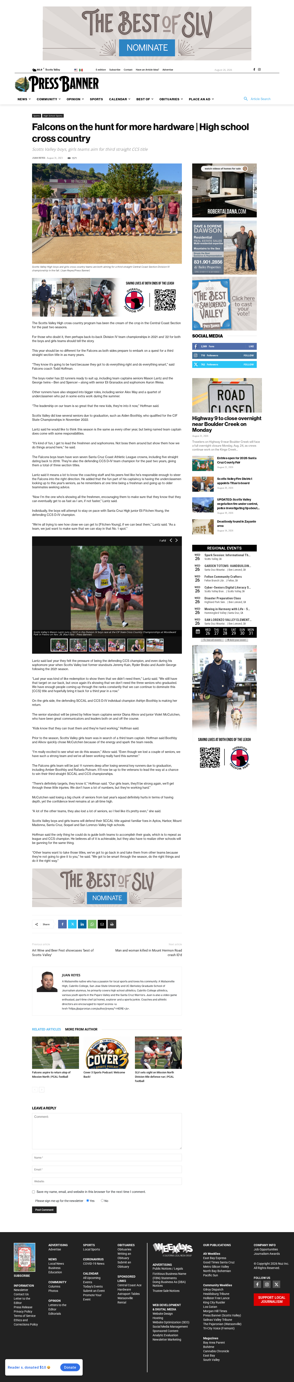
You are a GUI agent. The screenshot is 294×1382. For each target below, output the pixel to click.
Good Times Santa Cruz (219, 1262)
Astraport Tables (129, 1294)
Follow (249, 355)
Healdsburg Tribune (216, 1294)
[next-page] (41, 1089)
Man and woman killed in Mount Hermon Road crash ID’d (148, 953)
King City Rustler (214, 1302)
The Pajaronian (213, 1324)
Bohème (208, 1347)
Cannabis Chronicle (216, 1351)
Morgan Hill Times (215, 1311)
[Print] (112, 924)
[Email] (102, 924)
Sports (36, 115)
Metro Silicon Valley (216, 1266)
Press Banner (212, 1315)
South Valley (211, 1360)
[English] (76, 70)
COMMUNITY (57, 1282)
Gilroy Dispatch (213, 1289)
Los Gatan (210, 1306)
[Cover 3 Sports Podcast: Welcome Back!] (107, 1052)
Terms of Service (25, 1316)
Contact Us (21, 1294)
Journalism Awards (267, 1253)
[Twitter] (72, 924)
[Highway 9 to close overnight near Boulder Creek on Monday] (227, 395)
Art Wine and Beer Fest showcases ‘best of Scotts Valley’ (63, 953)
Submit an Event (94, 1290)
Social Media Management (170, 1326)
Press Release (23, 1307)
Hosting (158, 1318)
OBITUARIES (126, 1245)
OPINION (54, 1300)
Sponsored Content (165, 1331)
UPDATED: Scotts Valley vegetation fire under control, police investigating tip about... (238, 504)
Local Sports (91, 1249)
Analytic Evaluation (165, 1335)
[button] (256, 99)
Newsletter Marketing (167, 1339)
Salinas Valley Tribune (217, 1319)
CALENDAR (90, 1273)
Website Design (163, 1313)
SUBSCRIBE (22, 1275)
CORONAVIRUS (93, 1259)
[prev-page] (34, 1089)
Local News (56, 1263)
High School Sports (52, 115)
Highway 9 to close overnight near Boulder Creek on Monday (227, 424)
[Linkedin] (82, 924)
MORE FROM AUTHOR (81, 1029)
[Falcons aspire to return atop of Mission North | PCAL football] (55, 1052)
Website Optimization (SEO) (171, 1322)
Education (55, 1272)
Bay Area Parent (214, 1342)
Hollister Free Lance (216, 1298)
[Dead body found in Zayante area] (203, 526)
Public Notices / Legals (168, 1268)
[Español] (81, 70)
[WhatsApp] (92, 924)
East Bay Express (214, 1258)
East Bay (209, 1355)
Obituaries (124, 1249)
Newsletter (21, 1290)
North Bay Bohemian (217, 1271)
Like (251, 346)
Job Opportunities (266, 1249)
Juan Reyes (38, 158)
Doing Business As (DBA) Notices (169, 1283)
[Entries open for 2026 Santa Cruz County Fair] (203, 463)
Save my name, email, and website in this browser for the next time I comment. (91, 1192)
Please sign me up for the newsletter (59, 1201)
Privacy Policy (23, 1311)
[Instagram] (259, 69)
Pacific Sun (210, 1275)
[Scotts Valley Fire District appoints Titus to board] (203, 484)
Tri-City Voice (211, 1328)
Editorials (54, 1313)
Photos (53, 1290)
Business (54, 1268)
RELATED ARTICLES (46, 1029)
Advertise (54, 1249)
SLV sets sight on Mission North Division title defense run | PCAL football (154, 1077)
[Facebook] (254, 69)
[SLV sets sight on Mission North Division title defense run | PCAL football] (158, 1052)
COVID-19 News (93, 1263)
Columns (54, 1286)
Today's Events (93, 1286)
